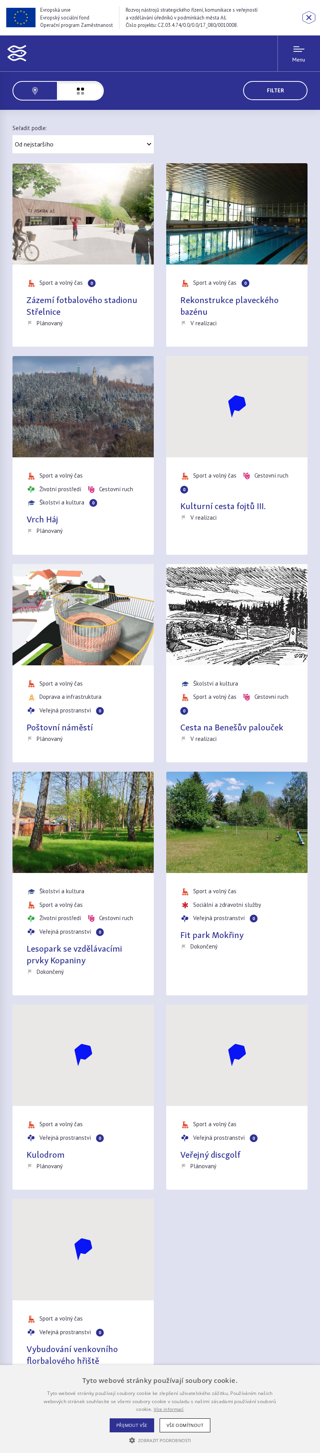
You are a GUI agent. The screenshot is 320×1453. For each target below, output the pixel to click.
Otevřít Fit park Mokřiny (237, 883)
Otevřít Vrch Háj (83, 455)
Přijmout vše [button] (132, 1425)
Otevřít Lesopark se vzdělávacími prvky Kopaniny (83, 883)
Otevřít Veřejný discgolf (237, 1097)
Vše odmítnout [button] (185, 1425)
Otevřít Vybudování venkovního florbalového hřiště (83, 1297)
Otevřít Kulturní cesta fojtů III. (237, 455)
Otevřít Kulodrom (83, 1097)
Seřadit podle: (29, 128)
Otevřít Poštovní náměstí (83, 663)
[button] (160, 1440)
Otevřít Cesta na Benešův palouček (237, 663)
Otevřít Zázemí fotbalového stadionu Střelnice (83, 255)
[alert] (160, 1409)
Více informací (169, 1409)
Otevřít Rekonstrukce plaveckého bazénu (237, 255)
